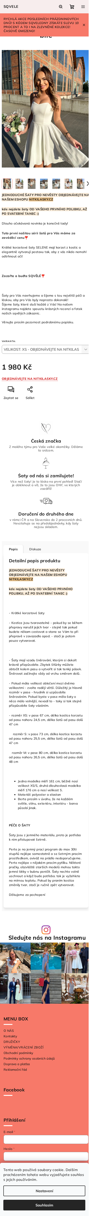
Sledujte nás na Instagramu (47, 937)
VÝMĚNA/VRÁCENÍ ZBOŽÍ (24, 1047)
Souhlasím (44, 1205)
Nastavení (44, 1191)
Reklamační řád (15, 1070)
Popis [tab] (13, 549)
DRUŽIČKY (12, 1042)
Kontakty (10, 1036)
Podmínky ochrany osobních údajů (29, 1058)
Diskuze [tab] (35, 549)
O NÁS (9, 1031)
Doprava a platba (17, 1064)
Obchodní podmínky (18, 1053)
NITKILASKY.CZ (41, 199)
